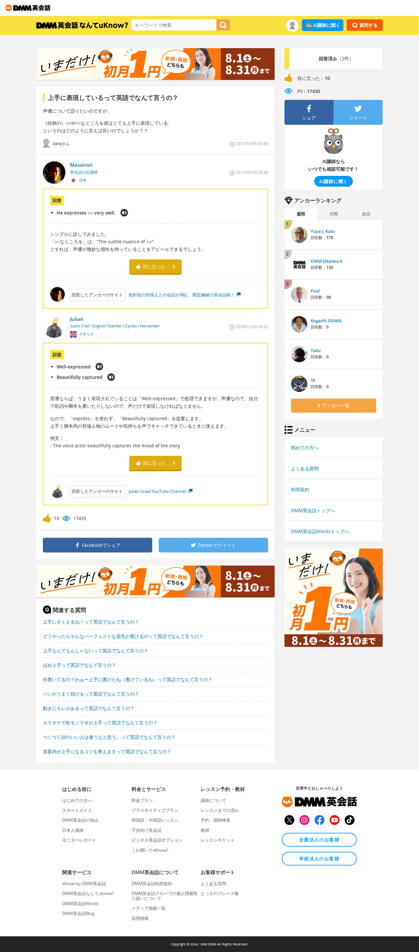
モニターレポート (79, 840)
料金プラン (142, 800)
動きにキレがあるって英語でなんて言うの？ (89, 708)
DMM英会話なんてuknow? (88, 893)
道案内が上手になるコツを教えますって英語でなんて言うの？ (107, 751)
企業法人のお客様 (319, 839)
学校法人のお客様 (319, 858)
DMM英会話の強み (80, 820)
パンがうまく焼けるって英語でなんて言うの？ (91, 694)
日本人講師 (72, 830)
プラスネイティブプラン (155, 810)
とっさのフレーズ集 (220, 893)
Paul (315, 291)
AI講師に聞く (326, 25)
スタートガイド (77, 810)
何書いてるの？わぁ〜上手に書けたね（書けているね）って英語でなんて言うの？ (127, 679)
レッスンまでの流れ (220, 810)
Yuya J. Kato (323, 231)
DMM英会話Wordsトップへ (320, 531)
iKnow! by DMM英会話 (84, 884)
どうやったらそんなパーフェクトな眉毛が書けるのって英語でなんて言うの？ (123, 636)
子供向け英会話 (146, 830)
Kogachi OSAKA (326, 321)
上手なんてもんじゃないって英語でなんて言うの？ (95, 650)
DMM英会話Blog (78, 913)
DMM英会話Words (80, 903)
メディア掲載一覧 (149, 908)
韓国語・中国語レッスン (155, 820)
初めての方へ (305, 447)
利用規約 (300, 489)
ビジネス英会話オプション (157, 840)
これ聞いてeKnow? (150, 850)
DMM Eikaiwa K (326, 261)
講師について (213, 800)
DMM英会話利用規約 (152, 884)
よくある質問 (305, 468)
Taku (315, 350)
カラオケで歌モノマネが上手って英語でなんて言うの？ (100, 722)
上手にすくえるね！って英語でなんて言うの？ (91, 622)
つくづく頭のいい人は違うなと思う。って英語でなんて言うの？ (109, 737)
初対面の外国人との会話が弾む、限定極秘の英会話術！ (182, 295)
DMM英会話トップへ (313, 510)
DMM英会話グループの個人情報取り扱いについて (165, 895)
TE (313, 380)
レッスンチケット (218, 840)
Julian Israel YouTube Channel (158, 491)
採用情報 (140, 918)
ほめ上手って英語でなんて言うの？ (79, 665)
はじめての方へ (77, 800)
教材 (205, 830)
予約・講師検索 (215, 820)
